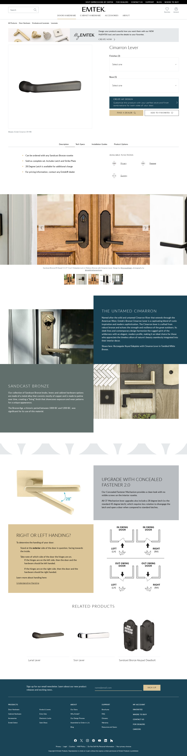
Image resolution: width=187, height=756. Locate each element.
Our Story (74, 709)
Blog (159, 2)
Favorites (138, 709)
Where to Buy (140, 714)
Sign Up (152, 687)
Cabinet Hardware (14, 714)
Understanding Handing (27, 583)
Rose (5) (113, 76)
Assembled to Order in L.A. (80, 722)
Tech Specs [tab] (80, 144)
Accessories (12, 718)
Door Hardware (24, 23)
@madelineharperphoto (15, 268)
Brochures (105, 709)
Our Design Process (78, 718)
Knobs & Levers (45, 709)
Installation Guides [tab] (99, 144)
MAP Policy (81, 746)
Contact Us (137, 2)
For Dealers (122, 2)
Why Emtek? (75, 714)
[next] (146, 228)
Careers (137, 729)
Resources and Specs (109, 727)
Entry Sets (43, 714)
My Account (139, 704)
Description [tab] (64, 144)
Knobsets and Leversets (40, 23)
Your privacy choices (123, 746)
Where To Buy (172, 2)
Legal (65, 746)
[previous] (41, 228)
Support (150, 2)
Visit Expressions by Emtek (99, 2)
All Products (12, 23)
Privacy (58, 746)
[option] (93, 234)
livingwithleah (127, 268)
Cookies (72, 746)
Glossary (105, 718)
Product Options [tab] (121, 144)
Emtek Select (13, 722)
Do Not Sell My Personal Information (101, 746)
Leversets (54, 23)
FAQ (103, 714)
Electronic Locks (45, 718)
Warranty (105, 722)
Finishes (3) (114, 55)
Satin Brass (43, 722)
